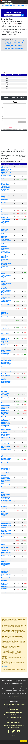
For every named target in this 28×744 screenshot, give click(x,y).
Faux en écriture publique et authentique (6, 523)
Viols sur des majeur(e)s (6, 371)
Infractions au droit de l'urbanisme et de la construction (5, 583)
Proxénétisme (20, 5)
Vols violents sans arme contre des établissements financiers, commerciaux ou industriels (6, 278)
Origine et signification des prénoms (14, 714)
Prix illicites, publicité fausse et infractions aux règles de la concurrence (5, 565)
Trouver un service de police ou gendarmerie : (14, 11)
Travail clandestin (4, 550)
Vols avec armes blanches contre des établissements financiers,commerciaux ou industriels (6, 262)
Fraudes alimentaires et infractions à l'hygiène (6, 423)
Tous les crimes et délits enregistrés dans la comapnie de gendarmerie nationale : (15, 42)
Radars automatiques (14, 707)
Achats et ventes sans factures (5, 575)
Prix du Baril (15, 709)
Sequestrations (4, 205)
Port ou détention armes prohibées (6, 487)
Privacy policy (16, 696)
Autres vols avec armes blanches (6, 273)
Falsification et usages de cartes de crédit (5, 540)
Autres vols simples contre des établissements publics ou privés (6, 349)
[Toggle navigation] (25, 2)
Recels (2, 367)
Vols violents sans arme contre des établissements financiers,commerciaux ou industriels (6, 286)
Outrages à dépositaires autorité (6, 481)
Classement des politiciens (15, 712)
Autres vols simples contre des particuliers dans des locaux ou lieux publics (6, 364)
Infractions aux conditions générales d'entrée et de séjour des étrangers (5, 469)
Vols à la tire (3, 323)
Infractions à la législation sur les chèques (4, 547)
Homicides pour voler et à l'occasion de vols (6, 176)
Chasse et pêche (4, 508)
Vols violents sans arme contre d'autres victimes (6, 301)
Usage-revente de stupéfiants (5, 408)
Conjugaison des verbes (14, 722)
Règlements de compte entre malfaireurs (6, 167)
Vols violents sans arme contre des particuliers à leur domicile (6, 291)
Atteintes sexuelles (5, 386)
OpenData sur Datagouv (18, 683)
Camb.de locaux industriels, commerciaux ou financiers (4, 313)
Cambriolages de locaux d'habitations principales (6, 305)
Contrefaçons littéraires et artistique (6, 534)
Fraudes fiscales (4, 586)
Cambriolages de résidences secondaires (6, 308)
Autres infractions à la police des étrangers (5, 478)
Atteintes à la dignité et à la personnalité (6, 217)
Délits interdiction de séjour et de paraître (5, 498)
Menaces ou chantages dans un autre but (6, 213)
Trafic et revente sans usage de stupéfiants (5, 405)
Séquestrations (4, 207)
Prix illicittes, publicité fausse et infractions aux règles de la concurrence (5, 570)
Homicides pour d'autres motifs (4, 179)
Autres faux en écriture (6, 525)
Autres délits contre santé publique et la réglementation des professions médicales (6, 427)
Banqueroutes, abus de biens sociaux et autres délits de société (6, 560)
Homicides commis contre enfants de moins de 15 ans (5, 390)
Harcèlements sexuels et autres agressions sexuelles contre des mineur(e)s (5, 383)
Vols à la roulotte (4, 335)
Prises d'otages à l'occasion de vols (5, 200)
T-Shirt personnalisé (14, 727)
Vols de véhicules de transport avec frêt (5, 327)
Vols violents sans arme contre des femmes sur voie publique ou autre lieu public (6, 296)
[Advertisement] (14, 62)
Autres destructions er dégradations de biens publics (6, 446)
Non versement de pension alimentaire (5, 401)
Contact (14, 735)
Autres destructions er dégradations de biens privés (6, 455)
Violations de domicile (5, 219)
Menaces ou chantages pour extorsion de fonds (6, 210)
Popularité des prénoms (14, 717)
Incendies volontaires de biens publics (5, 432)
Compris (23, 741)
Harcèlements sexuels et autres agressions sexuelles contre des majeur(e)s (5, 377)
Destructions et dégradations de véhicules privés (4, 464)
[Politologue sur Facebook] (8, 732)
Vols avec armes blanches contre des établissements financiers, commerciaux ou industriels (5, 254)
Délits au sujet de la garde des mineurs (5, 398)
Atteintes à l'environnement (4, 506)
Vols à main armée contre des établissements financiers (5, 223)
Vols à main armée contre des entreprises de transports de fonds (6, 240)
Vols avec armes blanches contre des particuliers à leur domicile (5, 268)
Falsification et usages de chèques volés (5, 537)
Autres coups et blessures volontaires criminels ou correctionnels (5, 195)
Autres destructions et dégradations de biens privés (6, 459)
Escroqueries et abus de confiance (6, 544)
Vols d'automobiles (5, 330)
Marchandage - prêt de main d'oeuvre (6, 556)
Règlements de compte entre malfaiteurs (6, 170)
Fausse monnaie (4, 527)
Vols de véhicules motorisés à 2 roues (5, 333)
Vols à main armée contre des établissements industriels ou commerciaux (5, 229)
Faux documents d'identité (4, 511)
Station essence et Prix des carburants (15, 704)
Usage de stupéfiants (5, 410)
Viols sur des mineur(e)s (6, 373)
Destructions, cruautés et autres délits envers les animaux (6, 502)
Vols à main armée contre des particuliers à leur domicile (6, 245)
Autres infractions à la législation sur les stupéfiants (5, 413)
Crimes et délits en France (8, 5)
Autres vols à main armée (5, 249)
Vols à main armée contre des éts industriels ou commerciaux (5, 235)
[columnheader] (7, 75)
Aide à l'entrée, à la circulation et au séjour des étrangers (6, 474)
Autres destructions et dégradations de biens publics (6, 450)
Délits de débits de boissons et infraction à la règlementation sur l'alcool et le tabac (6, 418)
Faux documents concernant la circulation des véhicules (4, 515)
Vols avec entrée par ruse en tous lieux (5, 320)
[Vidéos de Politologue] (18, 732)
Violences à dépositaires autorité (5, 484)
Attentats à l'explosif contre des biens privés (6, 442)
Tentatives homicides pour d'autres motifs (5, 187)
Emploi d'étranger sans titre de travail (6, 553)
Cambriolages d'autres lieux (5, 317)
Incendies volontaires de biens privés (5, 435)
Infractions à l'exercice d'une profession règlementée (6, 579)
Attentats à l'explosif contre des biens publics (5, 438)
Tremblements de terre (14, 720)
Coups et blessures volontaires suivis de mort (5, 191)
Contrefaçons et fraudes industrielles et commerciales (6, 530)
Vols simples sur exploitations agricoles (5, 345)
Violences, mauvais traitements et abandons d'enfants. (5, 394)
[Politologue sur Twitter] (13, 732)
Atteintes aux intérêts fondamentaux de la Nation (5, 491)
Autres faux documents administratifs (6, 519)
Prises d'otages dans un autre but (6, 203)
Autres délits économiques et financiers (4, 589)
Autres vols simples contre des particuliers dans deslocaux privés (6, 354)
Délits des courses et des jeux (5, 495)
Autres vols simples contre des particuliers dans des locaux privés (6, 359)
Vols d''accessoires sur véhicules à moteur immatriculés (6, 338)
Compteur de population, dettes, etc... (14, 725)
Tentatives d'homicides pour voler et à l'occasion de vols (6, 183)
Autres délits (4, 592)
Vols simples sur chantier (4, 342)
